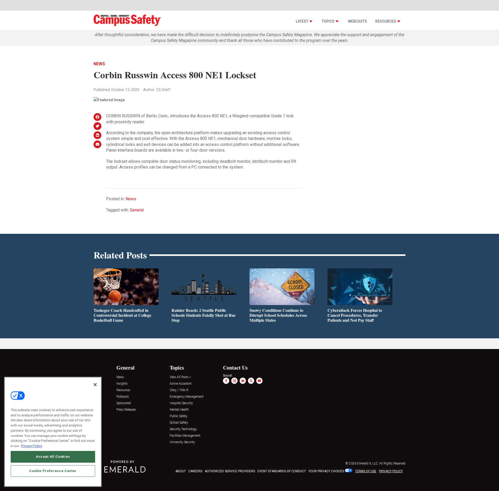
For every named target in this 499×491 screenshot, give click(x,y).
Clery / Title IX (179, 390)
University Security (182, 442)
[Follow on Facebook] (226, 381)
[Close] (95, 384)
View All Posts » (180, 377)
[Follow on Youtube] (259, 381)
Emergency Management (186, 396)
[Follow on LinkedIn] (243, 381)
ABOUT (180, 471)
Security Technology (183, 429)
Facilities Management (185, 435)
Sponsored (123, 403)
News (99, 63)
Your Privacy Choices (326, 471)
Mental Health (179, 409)
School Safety (179, 422)
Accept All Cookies (53, 456)
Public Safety (178, 416)
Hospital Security (181, 403)
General (137, 210)
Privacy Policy (31, 446)
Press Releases (126, 409)
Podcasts (122, 396)
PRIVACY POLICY (391, 471)
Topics (328, 21)
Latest (302, 21)
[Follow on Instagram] (234, 381)
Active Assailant (181, 383)
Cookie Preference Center (53, 471)
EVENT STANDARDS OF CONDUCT (282, 471)
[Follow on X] (251, 381)
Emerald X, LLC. (367, 463)
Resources (385, 21)
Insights (122, 383)
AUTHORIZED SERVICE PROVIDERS (230, 471)
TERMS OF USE (365, 471)
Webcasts (357, 21)
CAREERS (195, 471)
